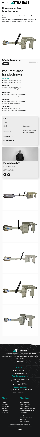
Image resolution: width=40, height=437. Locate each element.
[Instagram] (20, 361)
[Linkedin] (22, 361)
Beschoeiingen (25, 402)
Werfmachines (25, 421)
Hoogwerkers (24, 415)
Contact (5, 404)
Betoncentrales (25, 404)
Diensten (5, 411)
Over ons (5, 413)
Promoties (5, 406)
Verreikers (23, 419)
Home (4, 402)
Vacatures (5, 415)
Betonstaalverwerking (27, 408)
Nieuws (4, 408)
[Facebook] (18, 361)
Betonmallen (24, 406)
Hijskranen (23, 413)
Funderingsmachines (27, 411)
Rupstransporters (26, 417)
